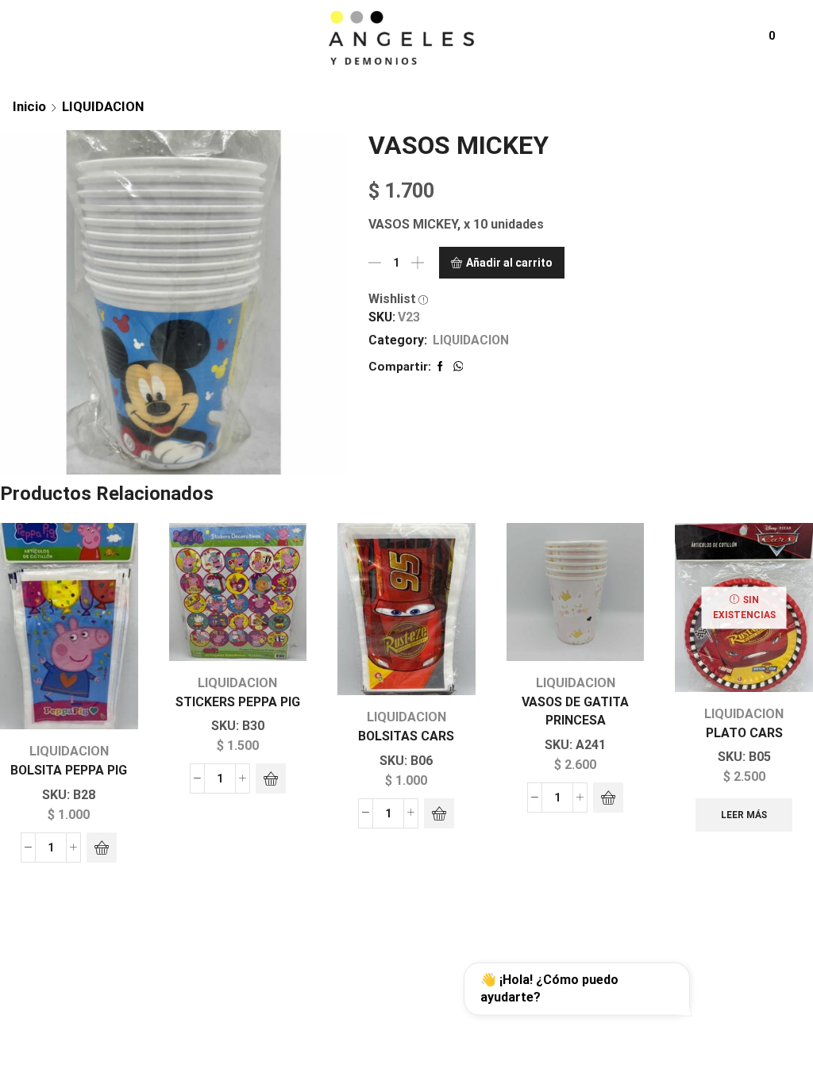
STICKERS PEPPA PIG (237, 701)
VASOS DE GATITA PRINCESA (575, 711)
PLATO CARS (744, 732)
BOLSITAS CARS (406, 736)
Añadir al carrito (509, 262)
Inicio (29, 106)
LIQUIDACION (103, 106)
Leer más (744, 815)
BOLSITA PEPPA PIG (68, 770)
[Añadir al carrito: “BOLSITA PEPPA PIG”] (102, 847)
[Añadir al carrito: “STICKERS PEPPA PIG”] (271, 778)
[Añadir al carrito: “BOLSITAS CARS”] (439, 813)
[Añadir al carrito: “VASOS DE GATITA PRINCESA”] (608, 797)
